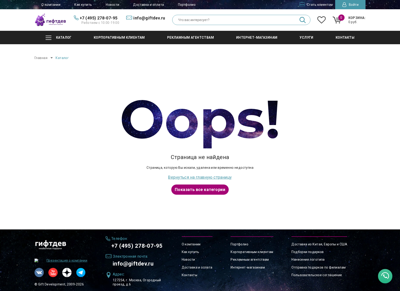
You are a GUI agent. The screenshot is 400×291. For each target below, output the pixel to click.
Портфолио (187, 4)
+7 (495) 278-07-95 (137, 246)
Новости (112, 4)
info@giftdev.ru (133, 263)
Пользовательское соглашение (316, 275)
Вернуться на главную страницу (200, 177)
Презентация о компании (67, 260)
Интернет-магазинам (248, 267)
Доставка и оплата (148, 4)
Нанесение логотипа (308, 259)
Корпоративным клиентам (252, 252)
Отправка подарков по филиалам (318, 267)
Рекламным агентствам (250, 259)
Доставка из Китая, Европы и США (319, 244)
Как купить (83, 4)
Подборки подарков (307, 252)
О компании (50, 4)
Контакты (189, 275)
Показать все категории (200, 189)
